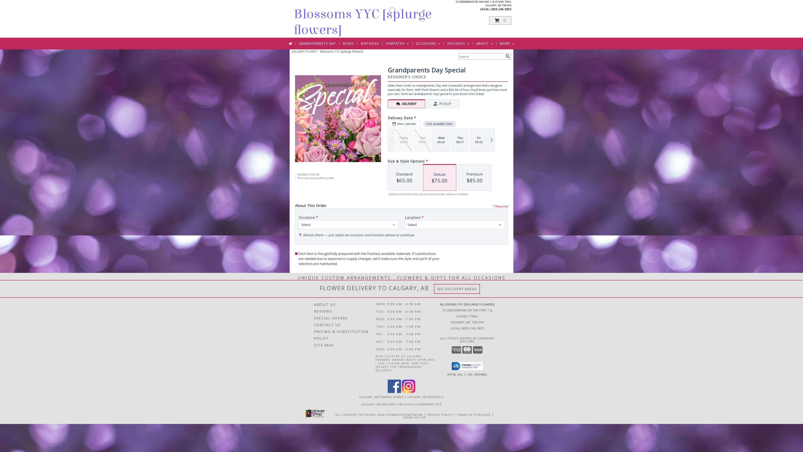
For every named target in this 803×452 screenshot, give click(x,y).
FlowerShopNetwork (404, 415)
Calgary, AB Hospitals (425, 397)
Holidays (456, 43)
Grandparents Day (317, 43)
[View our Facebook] (394, 392)
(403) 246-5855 (501, 9)
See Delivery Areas (457, 288)
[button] (500, 20)
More (505, 43)
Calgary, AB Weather (378, 404)
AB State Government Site (420, 404)
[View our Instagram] (408, 392)
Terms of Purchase (474, 415)
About (482, 43)
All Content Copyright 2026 (360, 415)
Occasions (426, 43)
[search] (507, 56)
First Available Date (439, 124)
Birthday (370, 43)
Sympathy (395, 43)
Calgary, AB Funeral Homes (381, 397)
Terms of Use (414, 417)
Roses (348, 43)
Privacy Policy (440, 415)
